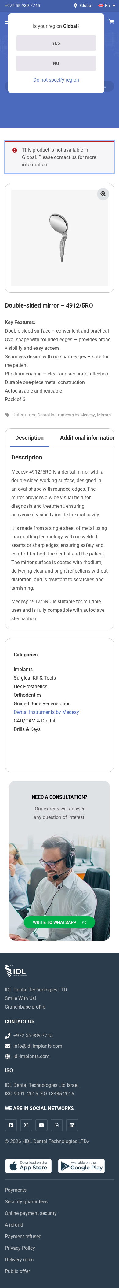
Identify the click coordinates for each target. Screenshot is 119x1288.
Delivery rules (19, 1260)
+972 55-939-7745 (22, 5)
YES (56, 43)
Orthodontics (27, 695)
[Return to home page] (16, 971)
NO (56, 63)
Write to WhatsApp (54, 922)
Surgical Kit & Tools (35, 678)
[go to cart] (111, 22)
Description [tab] (29, 437)
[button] (103, 194)
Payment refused (23, 1236)
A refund (14, 1225)
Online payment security (31, 1213)
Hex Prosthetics (30, 686)
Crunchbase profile (25, 1007)
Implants (23, 669)
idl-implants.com (31, 1056)
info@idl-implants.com (37, 1046)
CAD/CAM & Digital (34, 721)
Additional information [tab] (88, 437)
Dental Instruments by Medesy (66, 414)
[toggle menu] (7, 22)
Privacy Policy (20, 1248)
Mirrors (104, 414)
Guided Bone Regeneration (42, 704)
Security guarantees (26, 1202)
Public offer (17, 1271)
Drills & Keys (27, 729)
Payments (16, 1190)
